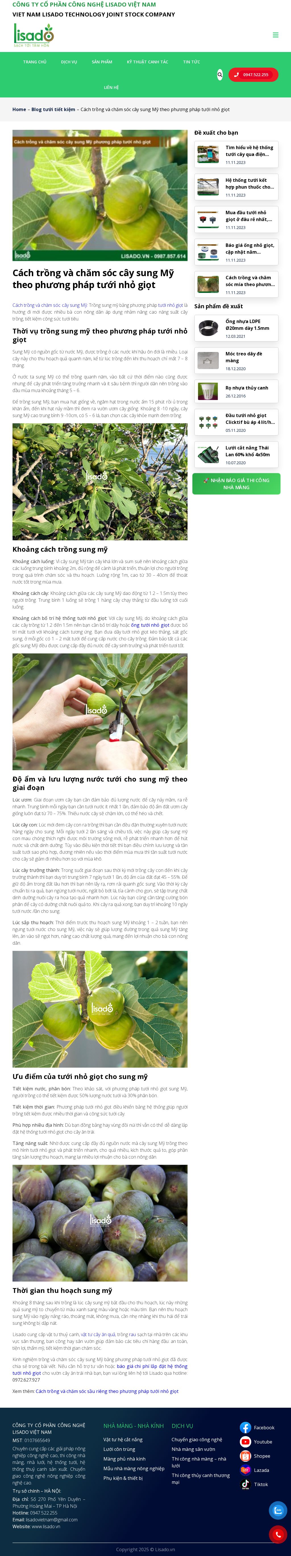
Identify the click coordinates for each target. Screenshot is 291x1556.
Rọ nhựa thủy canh (247, 388)
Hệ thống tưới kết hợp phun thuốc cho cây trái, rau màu (248, 183)
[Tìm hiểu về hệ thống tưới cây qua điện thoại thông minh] (208, 154)
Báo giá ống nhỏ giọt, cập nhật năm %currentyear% (250, 248)
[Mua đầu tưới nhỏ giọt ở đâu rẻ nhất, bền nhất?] (208, 219)
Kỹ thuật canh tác (147, 61)
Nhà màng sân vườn (193, 1449)
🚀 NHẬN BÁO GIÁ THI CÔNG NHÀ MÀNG (236, 484)
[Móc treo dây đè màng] (208, 360)
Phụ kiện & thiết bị (123, 1478)
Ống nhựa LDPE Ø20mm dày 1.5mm (247, 324)
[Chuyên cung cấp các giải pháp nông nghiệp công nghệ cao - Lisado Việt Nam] (34, 46)
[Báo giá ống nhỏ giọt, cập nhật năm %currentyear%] (208, 252)
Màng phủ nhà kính (124, 1459)
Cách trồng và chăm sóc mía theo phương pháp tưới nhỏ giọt (250, 281)
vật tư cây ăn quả (98, 1334)
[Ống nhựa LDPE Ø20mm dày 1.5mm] (208, 328)
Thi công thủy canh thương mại (201, 1478)
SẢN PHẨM (102, 61)
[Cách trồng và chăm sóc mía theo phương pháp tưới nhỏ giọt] (208, 284)
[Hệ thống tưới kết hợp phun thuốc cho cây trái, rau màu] (208, 186)
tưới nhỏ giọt (170, 305)
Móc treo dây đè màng (244, 357)
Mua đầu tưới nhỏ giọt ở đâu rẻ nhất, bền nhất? (247, 216)
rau (132, 1334)
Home (19, 109)
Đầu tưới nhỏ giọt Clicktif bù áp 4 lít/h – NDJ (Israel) (250, 419)
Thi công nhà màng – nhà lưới (199, 1462)
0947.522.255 (255, 74)
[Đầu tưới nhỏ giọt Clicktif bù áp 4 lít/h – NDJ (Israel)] (208, 422)
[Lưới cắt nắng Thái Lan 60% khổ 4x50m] (208, 454)
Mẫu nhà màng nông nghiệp (134, 1468)
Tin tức (191, 61)
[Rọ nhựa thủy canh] (208, 391)
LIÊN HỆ (111, 87)
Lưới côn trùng (119, 1449)
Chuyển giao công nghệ (197, 1439)
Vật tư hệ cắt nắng (123, 1439)
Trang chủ (34, 61)
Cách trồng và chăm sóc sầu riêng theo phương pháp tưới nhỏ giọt (107, 1391)
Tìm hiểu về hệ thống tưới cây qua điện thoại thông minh (249, 151)
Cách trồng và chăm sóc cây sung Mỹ (50, 305)
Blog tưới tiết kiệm (53, 109)
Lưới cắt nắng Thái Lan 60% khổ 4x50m (248, 451)
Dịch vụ (69, 61)
